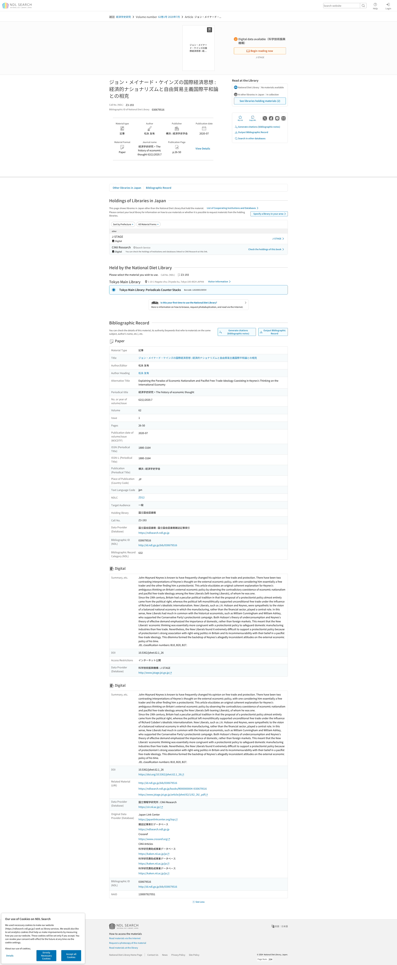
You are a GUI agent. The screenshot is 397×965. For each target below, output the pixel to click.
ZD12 (141, 497)
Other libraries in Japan (127, 187)
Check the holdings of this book (264, 249)
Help (375, 8)
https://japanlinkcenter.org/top (156, 819)
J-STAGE (276, 238)
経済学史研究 (123, 17)
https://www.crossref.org (152, 839)
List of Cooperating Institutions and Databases (231, 207)
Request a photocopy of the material (127, 942)
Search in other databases (251, 138)
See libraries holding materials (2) (260, 101)
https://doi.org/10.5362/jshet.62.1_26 (159, 774)
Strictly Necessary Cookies (46, 955)
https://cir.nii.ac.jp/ (149, 807)
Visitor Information (218, 281)
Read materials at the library (123, 947)
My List (240, 120)
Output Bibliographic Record (253, 132)
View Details (203, 148)
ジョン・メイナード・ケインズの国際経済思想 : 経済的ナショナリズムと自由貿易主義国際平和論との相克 (197, 358)
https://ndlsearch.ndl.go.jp (153, 533)
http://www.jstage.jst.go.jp (153, 672)
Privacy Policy (178, 954)
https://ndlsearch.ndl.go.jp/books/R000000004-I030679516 (172, 788)
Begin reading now (262, 51)
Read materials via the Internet (125, 938)
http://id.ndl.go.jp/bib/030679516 (157, 545)
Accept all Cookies (71, 955)
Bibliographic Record (158, 187)
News (165, 954)
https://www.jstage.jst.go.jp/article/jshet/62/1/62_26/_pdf (171, 794)
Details (9, 955)
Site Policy (194, 954)
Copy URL (252, 120)
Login (388, 8)
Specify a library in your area (268, 213)
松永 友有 (143, 373)
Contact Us (152, 954)
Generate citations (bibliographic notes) (259, 126)
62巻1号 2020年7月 (169, 17)
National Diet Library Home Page (125, 954)
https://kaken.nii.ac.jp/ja (152, 854)
